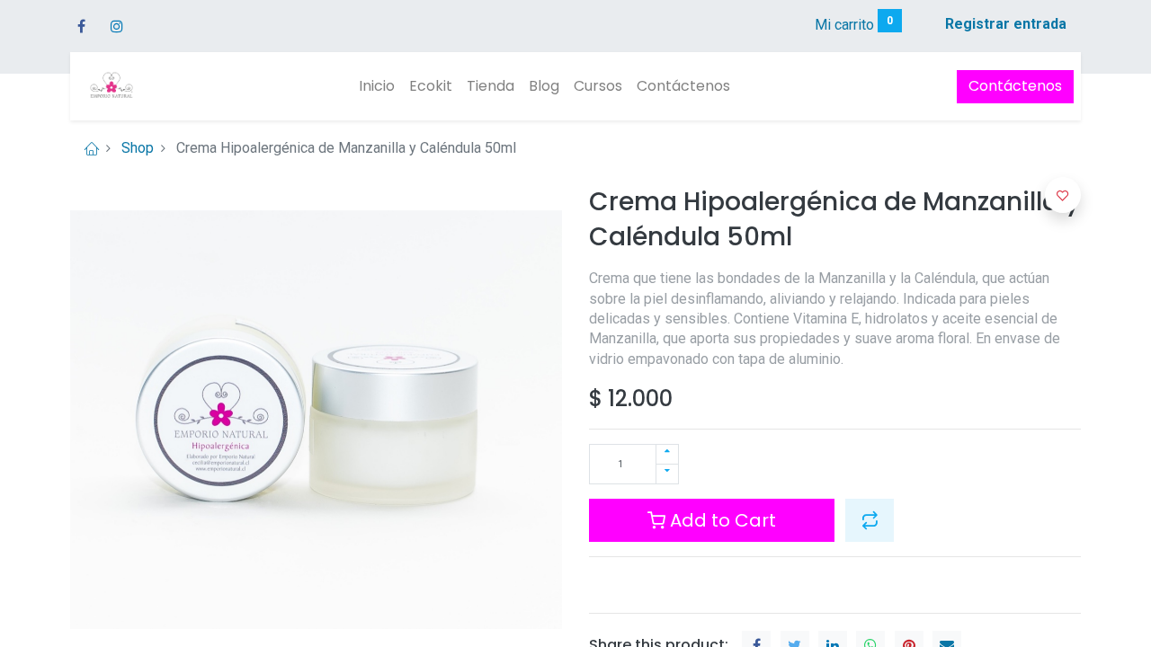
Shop (137, 147)
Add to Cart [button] (720, 520)
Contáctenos (1015, 85)
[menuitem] (377, 86)
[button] (869, 520)
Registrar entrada (1005, 23)
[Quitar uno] (667, 474)
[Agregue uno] (667, 454)
